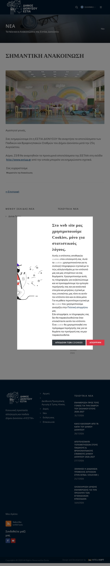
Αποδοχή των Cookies (68, 342)
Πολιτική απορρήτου (77, 307)
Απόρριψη (95, 342)
